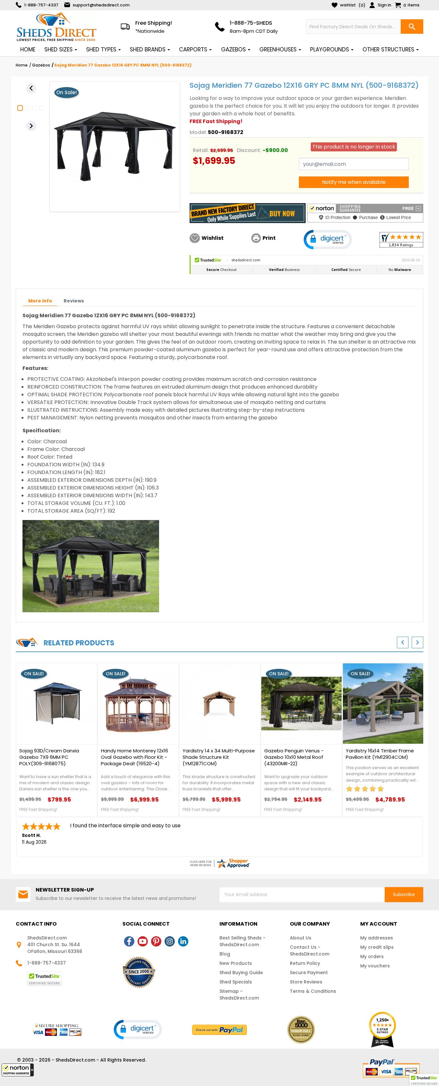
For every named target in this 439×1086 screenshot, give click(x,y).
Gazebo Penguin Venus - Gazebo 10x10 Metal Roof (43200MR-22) (294, 757)
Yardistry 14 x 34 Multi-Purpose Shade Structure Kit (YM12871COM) (219, 757)
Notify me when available (354, 182)
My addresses (376, 938)
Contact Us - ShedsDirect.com (309, 950)
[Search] (412, 26)
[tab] (40, 301)
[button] (18, 1070)
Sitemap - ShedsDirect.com (239, 994)
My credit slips (377, 947)
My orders (372, 956)
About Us (300, 938)
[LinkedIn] (183, 941)
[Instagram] (170, 941)
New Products (236, 963)
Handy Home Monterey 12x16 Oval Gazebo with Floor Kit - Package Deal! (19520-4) (134, 757)
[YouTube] (143, 941)
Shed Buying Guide (241, 972)
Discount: (249, 150)
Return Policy (305, 963)
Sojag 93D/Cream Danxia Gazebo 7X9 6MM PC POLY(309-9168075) (49, 757)
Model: (198, 132)
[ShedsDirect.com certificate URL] (219, 863)
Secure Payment (309, 972)
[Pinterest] (156, 941)
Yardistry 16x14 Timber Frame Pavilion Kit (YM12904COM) (380, 754)
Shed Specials (236, 982)
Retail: (201, 150)
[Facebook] (129, 941)
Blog (225, 954)
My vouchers (375, 966)
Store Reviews (306, 982)
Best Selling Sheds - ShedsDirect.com (242, 941)
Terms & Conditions (313, 991)
